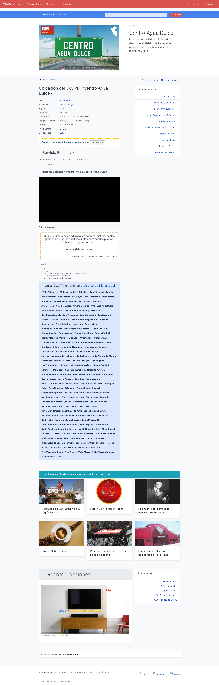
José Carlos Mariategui (87, 351)
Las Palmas (64, 360)
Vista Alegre (70, 452)
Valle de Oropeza (89, 443)
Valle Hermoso (106, 443)
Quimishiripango (49, 392)
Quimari (96, 388)
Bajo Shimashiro (88, 315)
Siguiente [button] (54, 79)
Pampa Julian (80, 383)
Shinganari (46, 433)
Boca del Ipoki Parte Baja (53, 324)
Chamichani (86, 338)
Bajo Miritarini (93, 310)
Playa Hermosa (56, 388)
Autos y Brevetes (167, 121)
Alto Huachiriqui (92, 296)
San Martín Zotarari (51, 411)
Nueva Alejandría (49, 374)
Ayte (93, 306)
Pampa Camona (49, 383)
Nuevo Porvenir (65, 379)
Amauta (60, 306)
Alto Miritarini (60, 301)
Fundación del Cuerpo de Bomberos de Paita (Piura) (153, 553)
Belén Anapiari (85, 319)
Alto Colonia (64, 296)
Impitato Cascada (50, 351)
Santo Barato (102, 424)
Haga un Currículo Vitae (164, 109)
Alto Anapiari (107, 292)
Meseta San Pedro (102, 365)
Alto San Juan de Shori (80, 301)
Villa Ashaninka (49, 447)
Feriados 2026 (170, 581)
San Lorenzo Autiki (89, 406)
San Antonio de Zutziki (98, 392)
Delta (108, 342)
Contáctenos (103, 672)
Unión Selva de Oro (50, 443)
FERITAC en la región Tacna (106, 508)
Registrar (209, 4)
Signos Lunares (169, 590)
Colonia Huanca (49, 342)
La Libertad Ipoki (49, 360)
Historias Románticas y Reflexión (160, 115)
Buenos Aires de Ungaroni (54, 328)
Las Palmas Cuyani (81, 360)
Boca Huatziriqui (75, 324)
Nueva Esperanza (68, 374)
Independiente (67, 351)
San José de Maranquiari (76, 401)
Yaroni (58, 456)
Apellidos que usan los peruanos (160, 127)
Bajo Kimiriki (78, 310)
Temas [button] (39, 4)
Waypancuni (47, 456)
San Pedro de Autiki (74, 415)
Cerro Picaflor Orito (69, 338)
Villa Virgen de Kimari (52, 452)
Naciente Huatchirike (75, 369)
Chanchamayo (67, 104)
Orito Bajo (79, 379)
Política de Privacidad (81, 672)
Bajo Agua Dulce (105, 306)
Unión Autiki (47, 438)
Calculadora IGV (168, 96)
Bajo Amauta (47, 310)
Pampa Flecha (65, 383)
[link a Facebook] (159, 673)
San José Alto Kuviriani (73, 397)
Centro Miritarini (49, 338)
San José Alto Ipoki (50, 397)
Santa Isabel (47, 420)
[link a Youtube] (175, 673)
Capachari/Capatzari (79, 328)
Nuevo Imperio (48, 379)
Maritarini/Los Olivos (81, 365)
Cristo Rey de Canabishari (91, 342)
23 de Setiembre (49, 292)
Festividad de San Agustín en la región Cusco (61, 510)
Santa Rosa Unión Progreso (80, 424)
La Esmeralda (72, 356)
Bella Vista (71, 319)
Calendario (67, 4)
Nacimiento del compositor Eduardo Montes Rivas (154, 510)
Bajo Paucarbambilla (51, 315)
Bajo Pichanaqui (70, 315)
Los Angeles (98, 360)
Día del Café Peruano (54, 551)
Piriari (44, 388)
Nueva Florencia (87, 374)
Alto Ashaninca (48, 296)
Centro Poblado (47, 15)
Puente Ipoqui (83, 388)
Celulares (177, 15)
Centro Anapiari (49, 333)
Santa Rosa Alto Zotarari (53, 424)
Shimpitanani (108, 429)
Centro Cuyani (66, 333)
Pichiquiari (110, 383)
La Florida (100, 356)
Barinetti (45, 319)
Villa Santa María (94, 447)
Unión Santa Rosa (95, 438)
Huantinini (77, 347)
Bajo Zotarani (104, 315)
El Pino (56, 347)
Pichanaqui (65, 100)
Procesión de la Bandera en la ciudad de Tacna (108, 553)
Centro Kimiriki (102, 333)
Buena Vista (91, 324)
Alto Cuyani (77, 296)
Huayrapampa (91, 347)
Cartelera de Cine (167, 133)
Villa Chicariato (65, 447)
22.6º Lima (192, 4)
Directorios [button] (51, 4)
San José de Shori (98, 401)
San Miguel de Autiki (72, 411)
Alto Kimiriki (108, 296)
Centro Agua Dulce (100, 328)
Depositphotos (72, 654)
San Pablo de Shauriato (95, 411)
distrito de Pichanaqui (99, 285)
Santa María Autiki (91, 420)
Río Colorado (65, 392)
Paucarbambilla (95, 383)
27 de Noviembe (68, 292)
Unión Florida (61, 438)
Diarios (30, 4)
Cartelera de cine (168, 586)
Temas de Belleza (167, 146)
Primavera (70, 388)
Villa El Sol (79, 447)
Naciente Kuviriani (96, 369)
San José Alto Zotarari (97, 397)
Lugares (63, 133)
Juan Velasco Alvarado (52, 356)
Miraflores (46, 369)
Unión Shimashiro (70, 443)
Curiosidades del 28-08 (165, 599)
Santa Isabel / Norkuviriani (68, 420)
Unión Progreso (77, 438)
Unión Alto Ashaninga (84, 433)
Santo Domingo (49, 429)
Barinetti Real (58, 319)
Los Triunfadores (49, 365)
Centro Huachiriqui (84, 333)
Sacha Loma (80, 392)
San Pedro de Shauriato (96, 415)
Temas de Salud (168, 140)
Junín (62, 108)
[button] (78, 4)
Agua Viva (95, 292)
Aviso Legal (60, 672)
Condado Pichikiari (67, 342)
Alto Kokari (46, 301)
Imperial (103, 347)
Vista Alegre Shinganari (103, 452)
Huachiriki (66, 347)
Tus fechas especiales (166, 595)
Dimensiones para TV (165, 152)
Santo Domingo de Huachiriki (72, 429)
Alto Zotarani (47, 306)
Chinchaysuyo (100, 338)
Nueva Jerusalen (104, 374)
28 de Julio (82, 292)
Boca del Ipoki (101, 319)
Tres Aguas (66, 433)
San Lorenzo (72, 406)
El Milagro (46, 347)
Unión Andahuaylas (105, 433)
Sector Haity (94, 429)
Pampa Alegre (93, 379)
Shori (56, 433)
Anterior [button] (44, 79)
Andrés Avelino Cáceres (77, 306)
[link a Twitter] (144, 673)
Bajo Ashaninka (63, 310)
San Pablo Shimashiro (52, 415)
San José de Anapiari (51, 401)
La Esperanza (87, 356)
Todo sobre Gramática (165, 102)
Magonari (64, 365)
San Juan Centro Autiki (52, 406)
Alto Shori (97, 301)
